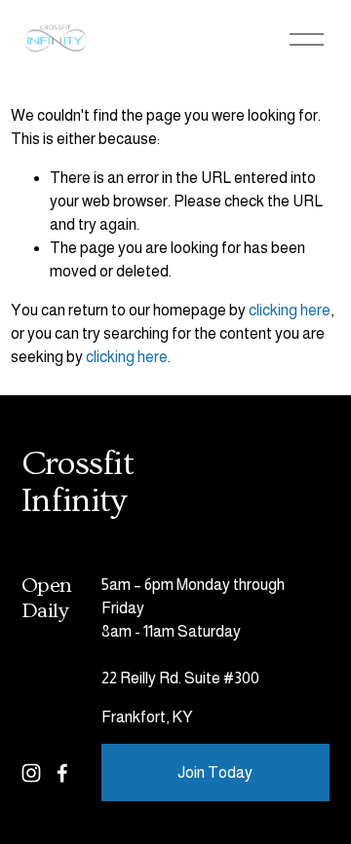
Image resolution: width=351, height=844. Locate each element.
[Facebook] (62, 773)
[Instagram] (31, 773)
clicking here (290, 310)
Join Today (215, 772)
